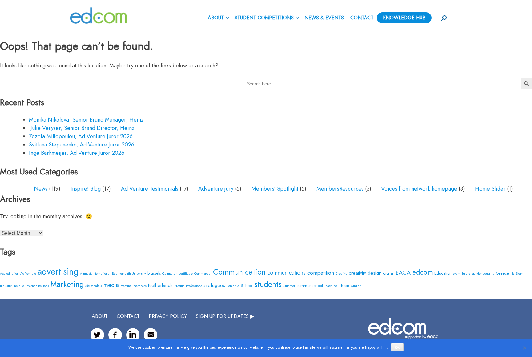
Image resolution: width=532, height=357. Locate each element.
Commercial (203, 273)
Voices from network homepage (419, 189)
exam (457, 273)
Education (443, 273)
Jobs (46, 285)
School (247, 285)
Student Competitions (264, 17)
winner (356, 285)
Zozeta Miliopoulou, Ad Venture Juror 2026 (81, 136)
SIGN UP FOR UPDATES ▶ (225, 316)
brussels (154, 273)
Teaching (330, 285)
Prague (179, 285)
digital (388, 273)
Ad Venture (28, 273)
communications (286, 272)
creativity (357, 272)
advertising (58, 271)
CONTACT (128, 316)
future (466, 273)
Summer (289, 285)
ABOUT (216, 17)
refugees (215, 285)
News (40, 189)
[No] (524, 348)
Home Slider (490, 189)
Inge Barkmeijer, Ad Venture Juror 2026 (76, 153)
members (140, 285)
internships (34, 285)
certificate (186, 273)
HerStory (516, 273)
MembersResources (340, 189)
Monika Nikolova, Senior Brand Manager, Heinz (86, 120)
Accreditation (9, 273)
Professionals (195, 285)
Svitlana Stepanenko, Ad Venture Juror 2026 (81, 145)
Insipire (18, 285)
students (268, 284)
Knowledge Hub (404, 17)
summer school (310, 285)
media (111, 284)
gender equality (483, 273)
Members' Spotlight (275, 189)
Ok (397, 347)
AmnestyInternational (95, 273)
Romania (233, 285)
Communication (239, 271)
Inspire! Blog (86, 189)
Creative (341, 273)
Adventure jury (215, 189)
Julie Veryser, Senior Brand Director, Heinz (82, 128)
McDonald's (93, 285)
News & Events (324, 17)
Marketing (67, 284)
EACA (403, 272)
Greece (502, 273)
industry (6, 285)
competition (320, 272)
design (374, 272)
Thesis (344, 285)
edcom (422, 272)
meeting (126, 285)
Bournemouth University (129, 273)
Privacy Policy (168, 316)
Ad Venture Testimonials (149, 189)
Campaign (169, 273)
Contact (361, 17)
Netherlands (160, 285)
